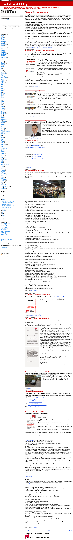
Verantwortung (3, 167)
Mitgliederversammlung (4, 119)
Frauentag (2, 75)
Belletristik (2, 48)
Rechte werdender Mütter (4, 134)
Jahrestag (2, 91)
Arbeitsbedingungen (3, 41)
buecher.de (2, 61)
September (3, 210)
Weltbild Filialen (3, 177)
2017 (2, 196)
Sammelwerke (3, 138)
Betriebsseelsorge (3, 56)
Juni (2, 212)
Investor (46, 47)
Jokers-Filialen (3, 93)
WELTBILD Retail (39, 138)
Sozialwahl (2, 145)
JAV (1, 92)
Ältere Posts (70, 530)
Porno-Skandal (3, 128)
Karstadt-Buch (2, 97)
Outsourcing (2, 124)
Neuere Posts (27, 530)
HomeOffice (2, 85)
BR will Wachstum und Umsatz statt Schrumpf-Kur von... (9, 201)
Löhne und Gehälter (3, 113)
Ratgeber (2, 132)
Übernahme (2, 160)
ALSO (28, 167)
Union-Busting (3, 163)
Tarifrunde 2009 (3, 154)
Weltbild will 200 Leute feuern (36, 403)
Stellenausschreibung (4, 148)
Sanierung (2, 139)
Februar (3, 215)
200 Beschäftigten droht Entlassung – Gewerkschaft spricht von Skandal (42, 400)
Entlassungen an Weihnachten (36, 145)
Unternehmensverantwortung (5, 164)
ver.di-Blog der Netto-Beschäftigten (5, 226)
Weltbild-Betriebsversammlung (37, 154)
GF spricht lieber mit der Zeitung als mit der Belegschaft (37, 294)
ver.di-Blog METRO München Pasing (6, 228)
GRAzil (2, 83)
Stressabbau (2, 151)
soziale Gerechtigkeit (3, 144)
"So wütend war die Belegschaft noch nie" (38, 397)
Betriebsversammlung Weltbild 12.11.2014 (34, 170)
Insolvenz (2, 88)
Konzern (2, 103)
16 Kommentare (35, 290)
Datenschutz (2, 66)
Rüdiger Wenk (3, 136)
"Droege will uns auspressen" (33, 399)
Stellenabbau (2, 147)
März (3, 214)
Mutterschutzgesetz (3, 121)
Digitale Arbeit (2, 69)
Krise (1, 104)
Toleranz (2, 158)
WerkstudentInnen (3, 184)
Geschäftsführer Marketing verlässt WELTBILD (35, 120)
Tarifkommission (3, 153)
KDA (1, 99)
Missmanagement (3, 117)
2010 (2, 219)
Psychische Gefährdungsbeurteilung (5, 131)
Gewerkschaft (43, 47)
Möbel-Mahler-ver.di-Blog (4, 225)
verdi (1, 168)
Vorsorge (2, 172)
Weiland (2, 175)
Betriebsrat (29, 47)
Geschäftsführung (30, 138)
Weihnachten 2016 (3, 174)
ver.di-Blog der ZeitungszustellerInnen (6, 223)
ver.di (32, 167)
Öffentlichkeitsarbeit (3, 123)
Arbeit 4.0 (2, 40)
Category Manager (3, 63)
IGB (1, 86)
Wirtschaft (2, 185)
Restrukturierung (34, 138)
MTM (1, 120)
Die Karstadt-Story (29, 438)
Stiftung (2, 149)
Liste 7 (1, 111)
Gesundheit (2, 81)
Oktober (3, 209)
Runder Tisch (2, 137)
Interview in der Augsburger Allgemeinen (60, 296)
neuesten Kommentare (9, 19)
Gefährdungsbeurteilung (4, 77)
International (2, 89)
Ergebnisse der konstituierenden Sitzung (6, 239)
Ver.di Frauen (2, 165)
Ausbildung (2, 45)
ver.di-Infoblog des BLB (4, 232)
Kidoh (1, 100)
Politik (1, 127)
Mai (2, 213)
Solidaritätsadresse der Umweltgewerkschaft (35, 90)
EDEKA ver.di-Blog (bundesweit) (5, 224)
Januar (3, 216)
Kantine (2, 95)
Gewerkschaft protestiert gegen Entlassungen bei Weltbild (36, 147)
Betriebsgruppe (3, 50)
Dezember (3, 199)
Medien (2, 115)
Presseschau (33, 408)
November (3, 200)
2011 (2, 218)
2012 (2, 217)
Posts (2, 254)
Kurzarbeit (2, 107)
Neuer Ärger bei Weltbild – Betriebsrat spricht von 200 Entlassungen (37, 405)
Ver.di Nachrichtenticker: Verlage (5, 235)
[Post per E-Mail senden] (39, 46)
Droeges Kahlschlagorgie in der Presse (34, 391)
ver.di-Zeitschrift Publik (29, 440)
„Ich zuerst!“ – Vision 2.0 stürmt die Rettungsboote (36, 12)
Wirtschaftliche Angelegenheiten (5, 186)
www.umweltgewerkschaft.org (29, 114)
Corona (2, 65)
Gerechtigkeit (2, 79)
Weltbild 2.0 (44, 368)
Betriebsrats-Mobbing (3, 52)
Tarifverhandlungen (3, 156)
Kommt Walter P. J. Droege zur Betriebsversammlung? (37, 318)
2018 (2, 195)
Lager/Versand (3, 108)
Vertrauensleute (3, 170)
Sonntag (2, 143)
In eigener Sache (3, 87)
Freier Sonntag (3, 76)
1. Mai (1, 36)
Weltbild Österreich (3, 179)
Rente (1, 135)
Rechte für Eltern (3, 133)
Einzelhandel (2, 71)
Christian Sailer (3, 64)
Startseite (48, 530)
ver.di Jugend (2, 166)
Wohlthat (2, 187)
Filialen (2, 74)
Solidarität (48, 47)
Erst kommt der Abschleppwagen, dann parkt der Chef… (38, 371)
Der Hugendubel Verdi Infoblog (5, 234)
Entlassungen (40, 47)
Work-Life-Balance (3, 188)
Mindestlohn (2, 116)
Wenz (1, 183)
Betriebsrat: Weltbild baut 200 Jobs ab (35, 406)
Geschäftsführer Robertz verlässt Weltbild (38, 158)
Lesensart (2, 110)
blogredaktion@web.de (4, 247)
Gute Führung (29, 388)
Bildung (2, 59)
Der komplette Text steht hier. (29, 476)
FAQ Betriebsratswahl (3, 240)
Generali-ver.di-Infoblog (4, 229)
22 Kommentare (36, 46)
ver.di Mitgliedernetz (3, 32)
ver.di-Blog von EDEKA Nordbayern (5, 231)
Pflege (1, 126)
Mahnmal (2, 114)
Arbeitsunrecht (3, 43)
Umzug (2, 162)
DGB (1, 68)
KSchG (2, 105)
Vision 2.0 (51, 47)
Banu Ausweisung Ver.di (4, 47)
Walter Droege (39, 315)
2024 (2, 192)
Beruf (1, 49)
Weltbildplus (2, 182)
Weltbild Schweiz (3, 181)
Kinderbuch (2, 101)
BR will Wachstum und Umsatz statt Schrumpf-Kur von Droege (39, 50)
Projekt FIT (2, 130)
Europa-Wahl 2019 (3, 73)
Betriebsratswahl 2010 (4, 53)
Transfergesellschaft (3, 159)
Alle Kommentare (4, 256)
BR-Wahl (2, 60)
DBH (1, 67)
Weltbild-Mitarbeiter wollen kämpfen (37, 156)
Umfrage (2, 161)
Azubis (1, 46)
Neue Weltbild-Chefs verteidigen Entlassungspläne (39, 149)
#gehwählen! (2, 35)
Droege (37, 47)
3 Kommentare (36, 86)
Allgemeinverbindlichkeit (4, 38)
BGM (1, 58)
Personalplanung (3, 125)
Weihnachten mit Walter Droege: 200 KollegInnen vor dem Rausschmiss (41, 411)
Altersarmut (2, 39)
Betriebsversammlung (30, 315)
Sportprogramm (3, 146)
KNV (1, 102)
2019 (2, 194)
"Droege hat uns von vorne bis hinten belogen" (35, 402)
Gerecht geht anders (3, 78)
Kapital (2, 96)
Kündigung (2, 106)
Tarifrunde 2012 (3, 155)
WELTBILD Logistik (3, 178)
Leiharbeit (2, 109)
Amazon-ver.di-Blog (3, 230)
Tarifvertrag (2, 157)
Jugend (2, 94)
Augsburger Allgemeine (4, 44)
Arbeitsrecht (2, 42)
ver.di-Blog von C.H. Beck (4, 227)
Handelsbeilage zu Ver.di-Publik (31, 477)
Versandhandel (3, 169)
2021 (2, 193)
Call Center (2, 62)
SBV (1, 140)
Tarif (1, 152)
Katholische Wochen (3, 98)
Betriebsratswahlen (3, 55)
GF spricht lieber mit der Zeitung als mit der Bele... (8, 205)
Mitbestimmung (3, 118)
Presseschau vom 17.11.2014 (31, 140)
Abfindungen (2, 37)
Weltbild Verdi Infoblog (15, 4)
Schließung (2, 141)
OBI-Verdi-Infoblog (3, 233)
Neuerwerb (2, 122)
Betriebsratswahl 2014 (33, 47)
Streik (1, 150)
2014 (2, 198)
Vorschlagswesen (3, 171)
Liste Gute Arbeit (3, 112)
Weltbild (39, 408)
